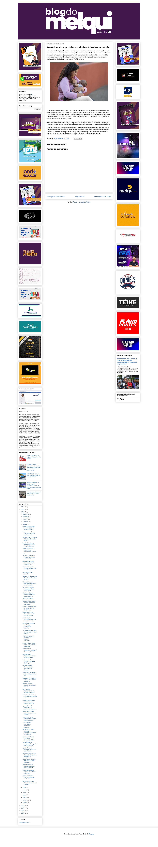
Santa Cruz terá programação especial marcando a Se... (29, 744)
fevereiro (25, 800)
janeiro (25, 802)
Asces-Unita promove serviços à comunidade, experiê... (28, 626)
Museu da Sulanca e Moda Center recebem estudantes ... (29, 551)
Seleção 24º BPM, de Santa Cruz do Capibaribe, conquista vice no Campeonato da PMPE (34, 485)
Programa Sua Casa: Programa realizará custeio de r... (28, 557)
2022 (23, 512)
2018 (23, 813)
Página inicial (79, 197)
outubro (25, 519)
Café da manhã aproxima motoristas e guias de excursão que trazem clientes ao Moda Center (33, 467)
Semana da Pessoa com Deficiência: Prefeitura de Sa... (29, 578)
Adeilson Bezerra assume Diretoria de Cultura (29, 685)
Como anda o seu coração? (27, 573)
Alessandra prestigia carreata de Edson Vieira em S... (28, 562)
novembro (26, 516)
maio (24, 792)
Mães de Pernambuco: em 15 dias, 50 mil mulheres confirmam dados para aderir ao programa (127, 361)
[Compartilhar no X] (78, 139)
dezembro (26, 514)
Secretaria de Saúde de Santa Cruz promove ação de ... (29, 679)
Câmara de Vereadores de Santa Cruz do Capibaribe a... (29, 608)
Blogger (91, 834)
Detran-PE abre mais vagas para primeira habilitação (28, 644)
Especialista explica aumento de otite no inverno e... (28, 713)
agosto (25, 524)
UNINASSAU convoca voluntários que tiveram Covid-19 (28, 702)
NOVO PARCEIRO (27, 598)
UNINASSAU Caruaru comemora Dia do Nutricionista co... (28, 528)
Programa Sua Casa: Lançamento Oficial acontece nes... (28, 533)
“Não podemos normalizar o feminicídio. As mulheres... (27, 725)
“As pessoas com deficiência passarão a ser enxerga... (29, 583)
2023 (23, 509)
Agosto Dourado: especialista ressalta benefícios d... (29, 749)
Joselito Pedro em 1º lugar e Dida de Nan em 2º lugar (34, 457)
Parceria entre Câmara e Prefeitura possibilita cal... (29, 696)
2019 (23, 810)
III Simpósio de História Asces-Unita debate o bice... (29, 674)
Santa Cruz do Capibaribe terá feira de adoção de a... (29, 656)
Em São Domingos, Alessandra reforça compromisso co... (28, 544)
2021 (23, 805)
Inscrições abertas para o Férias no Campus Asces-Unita (34, 493)
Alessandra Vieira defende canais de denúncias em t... (28, 766)
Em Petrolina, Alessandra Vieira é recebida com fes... (28, 690)
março (25, 797)
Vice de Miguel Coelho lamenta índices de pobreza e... (28, 602)
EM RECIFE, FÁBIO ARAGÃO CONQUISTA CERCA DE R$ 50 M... (29, 732)
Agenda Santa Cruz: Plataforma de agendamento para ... (29, 707)
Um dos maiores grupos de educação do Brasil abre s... (29, 632)
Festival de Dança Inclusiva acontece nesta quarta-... (28, 594)
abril (24, 795)
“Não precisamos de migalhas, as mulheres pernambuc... (28, 638)
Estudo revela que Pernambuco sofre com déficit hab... (28, 613)
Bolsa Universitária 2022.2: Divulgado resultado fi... (28, 777)
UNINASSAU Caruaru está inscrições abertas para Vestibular (33, 475)
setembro (26, 521)
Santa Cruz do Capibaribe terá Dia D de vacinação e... (29, 650)
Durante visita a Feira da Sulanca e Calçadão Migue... (29, 539)
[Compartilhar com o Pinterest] (81, 139)
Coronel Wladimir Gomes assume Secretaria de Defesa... (27, 668)
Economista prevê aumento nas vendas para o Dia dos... (29, 718)
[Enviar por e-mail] (74, 139)
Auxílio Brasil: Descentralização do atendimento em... (29, 619)
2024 (23, 507)
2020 (23, 808)
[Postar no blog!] (76, 139)
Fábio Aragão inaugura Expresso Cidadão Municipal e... (29, 760)
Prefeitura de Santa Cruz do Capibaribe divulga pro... (28, 661)
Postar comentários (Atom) (81, 202)
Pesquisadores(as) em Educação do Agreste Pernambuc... (29, 755)
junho (24, 790)
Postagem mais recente (56, 197)
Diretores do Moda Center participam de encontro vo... (29, 568)
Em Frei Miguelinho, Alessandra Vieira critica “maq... (28, 589)
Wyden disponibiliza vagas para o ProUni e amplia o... (29, 771)
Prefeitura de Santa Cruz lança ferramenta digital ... (28, 738)
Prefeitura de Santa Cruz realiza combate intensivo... (29, 783)
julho (24, 787)
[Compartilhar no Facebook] (80, 139)
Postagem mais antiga (102, 197)
